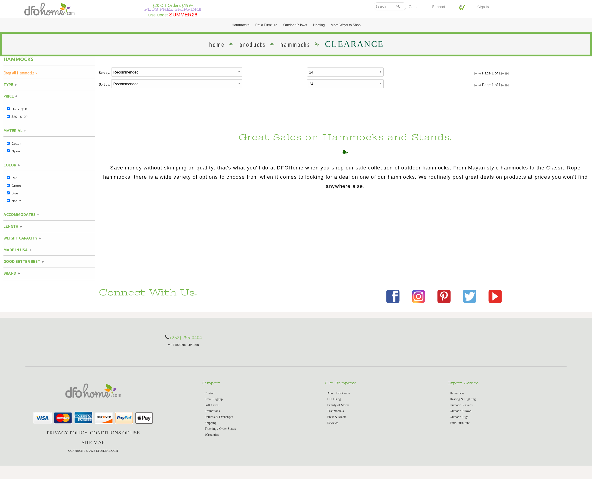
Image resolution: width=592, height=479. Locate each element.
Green (16, 185)
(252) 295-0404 (186, 337)
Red (15, 178)
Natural (17, 201)
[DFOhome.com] (49, 8)
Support (438, 7)
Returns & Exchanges (219, 417)
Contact (415, 7)
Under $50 (19, 109)
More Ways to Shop (346, 25)
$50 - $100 (20, 117)
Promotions (212, 411)
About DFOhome (338, 393)
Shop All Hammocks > (20, 73)
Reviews (332, 423)
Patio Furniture (266, 25)
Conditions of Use (115, 433)
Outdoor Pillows (295, 25)
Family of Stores (338, 405)
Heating (319, 25)
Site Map (93, 442)
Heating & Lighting (463, 399)
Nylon (16, 151)
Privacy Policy (67, 433)
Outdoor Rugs (459, 417)
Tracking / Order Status (220, 428)
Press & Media (336, 417)
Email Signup (214, 399)
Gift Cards (211, 405)
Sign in (483, 7)
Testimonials (335, 411)
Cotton (16, 143)
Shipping (210, 423)
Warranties (212, 434)
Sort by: (104, 72)
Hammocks (241, 25)
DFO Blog (334, 399)
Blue (15, 193)
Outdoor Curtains (461, 405)
